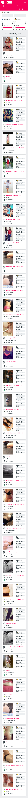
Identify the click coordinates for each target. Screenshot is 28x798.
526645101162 (9, 698)
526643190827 (9, 675)
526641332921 (9, 271)
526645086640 (9, 152)
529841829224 (9, 342)
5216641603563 (10, 57)
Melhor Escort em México (14, 6)
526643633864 (9, 627)
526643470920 (9, 318)
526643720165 (9, 104)
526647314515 (9, 176)
